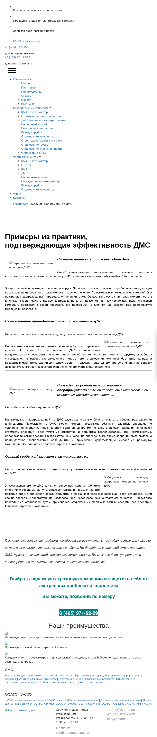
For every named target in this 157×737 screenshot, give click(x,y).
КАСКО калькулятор (34, 112)
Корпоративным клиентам (30, 108)
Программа (133, 675)
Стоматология (86, 675)
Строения (11, 679)
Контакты (19, 197)
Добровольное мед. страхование (43, 120)
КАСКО (26, 169)
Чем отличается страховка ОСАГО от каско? (40, 700)
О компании (21, 79)
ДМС (24, 173)
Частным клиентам (25, 157)
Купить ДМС (77, 682)
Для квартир (118, 675)
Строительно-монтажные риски (42, 140)
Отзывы (26, 95)
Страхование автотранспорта (41, 116)
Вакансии (27, 104)
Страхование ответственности (41, 148)
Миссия (26, 83)
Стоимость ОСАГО (55, 703)
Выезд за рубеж (31, 132)
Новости (26, 99)
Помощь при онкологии (37, 128)
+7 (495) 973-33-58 (17, 47)
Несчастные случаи (34, 177)
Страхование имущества (38, 136)
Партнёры (28, 87)
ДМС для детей (68, 675)
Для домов (103, 675)
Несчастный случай (34, 124)
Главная (18, 203)
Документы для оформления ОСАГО (89, 703)
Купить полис (12, 675)
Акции (17, 193)
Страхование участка (70, 679)
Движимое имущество (44, 679)
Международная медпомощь (40, 181)
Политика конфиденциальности (72, 730)
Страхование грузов (34, 144)
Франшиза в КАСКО (123, 703)
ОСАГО (26, 165)
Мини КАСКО (144, 703)
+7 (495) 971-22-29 (17, 57)
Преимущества (31, 91)
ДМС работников (32, 675)
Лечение (63, 682)
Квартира (23, 679)
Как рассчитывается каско (83, 700)
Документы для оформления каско (120, 700)
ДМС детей (50, 675)
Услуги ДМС (34, 682)
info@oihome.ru (118, 718)
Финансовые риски (34, 152)
